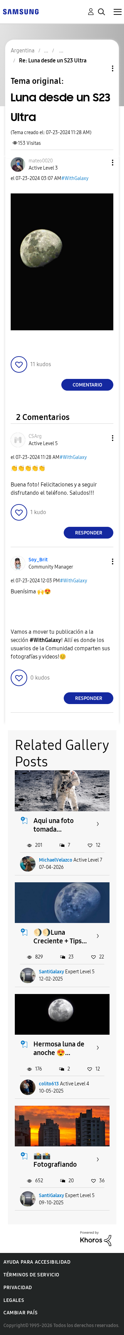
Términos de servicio (31, 1275)
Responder (88, 533)
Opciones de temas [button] (101, 68)
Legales (13, 1300)
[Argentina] (21, 11)
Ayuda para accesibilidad (36, 1262)
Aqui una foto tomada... (53, 824)
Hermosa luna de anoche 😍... (58, 1048)
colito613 (49, 1084)
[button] (101, 162)
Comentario (87, 385)
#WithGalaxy (75, 178)
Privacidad (17, 1288)
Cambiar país (20, 1313)
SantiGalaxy (51, 972)
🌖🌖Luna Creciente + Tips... (60, 936)
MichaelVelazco (55, 860)
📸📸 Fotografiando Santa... (55, 1164)
